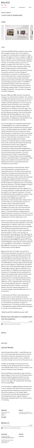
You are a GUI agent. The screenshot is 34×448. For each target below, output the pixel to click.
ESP (2, 5)
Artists (13, 7)
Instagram (21, 436)
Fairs (30, 7)
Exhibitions (4, 7)
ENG (5, 5)
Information (22, 7)
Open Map (3, 417)
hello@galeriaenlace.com (7, 437)
